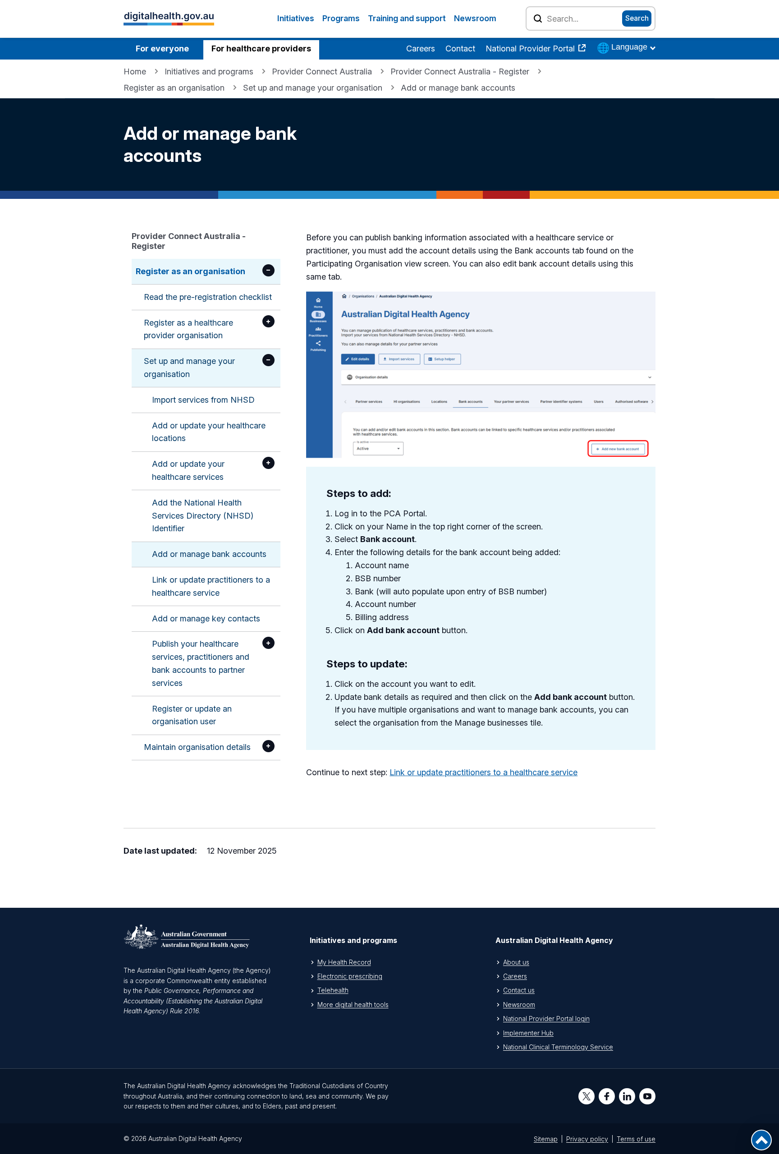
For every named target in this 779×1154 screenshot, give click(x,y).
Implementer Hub (528, 1033)
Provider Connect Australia (322, 71)
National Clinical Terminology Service (558, 1047)
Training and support (407, 18)
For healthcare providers (261, 48)
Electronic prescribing (349, 976)
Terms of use (636, 1139)
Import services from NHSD (203, 400)
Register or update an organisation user (192, 715)
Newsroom (475, 18)
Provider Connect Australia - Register (459, 71)
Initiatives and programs (209, 71)
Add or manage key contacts (206, 618)
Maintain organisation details (197, 747)
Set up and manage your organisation (312, 87)
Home (135, 71)
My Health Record (344, 962)
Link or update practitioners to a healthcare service (211, 586)
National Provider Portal (531, 48)
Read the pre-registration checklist (208, 297)
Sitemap (546, 1139)
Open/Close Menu (268, 270)
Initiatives (295, 18)
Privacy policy (587, 1139)
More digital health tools (353, 1004)
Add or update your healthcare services (188, 470)
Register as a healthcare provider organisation (188, 329)
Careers (420, 48)
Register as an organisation (174, 87)
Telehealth (332, 990)
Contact (460, 48)
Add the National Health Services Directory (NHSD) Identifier (202, 515)
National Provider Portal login (546, 1018)
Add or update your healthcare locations (209, 432)
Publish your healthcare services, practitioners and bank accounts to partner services (200, 663)
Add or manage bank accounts (209, 554)
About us (516, 962)
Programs (341, 18)
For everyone (162, 48)
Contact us (519, 990)
